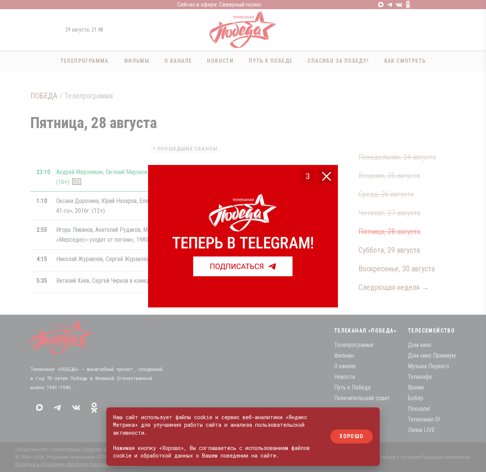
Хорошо (351, 437)
